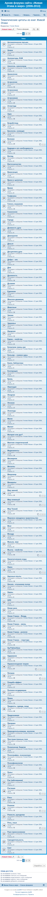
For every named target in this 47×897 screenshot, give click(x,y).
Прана (10, 698)
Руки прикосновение (16, 832)
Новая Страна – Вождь (17, 616)
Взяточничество (14, 164)
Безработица (12, 123)
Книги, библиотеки (15, 363)
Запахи (10, 315)
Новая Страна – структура (18, 640)
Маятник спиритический (17, 443)
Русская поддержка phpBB (23, 892)
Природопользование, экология (21, 731)
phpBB (19, 889)
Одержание (12, 656)
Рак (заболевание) (15, 780)
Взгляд (10, 156)
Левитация (11, 387)
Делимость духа (14, 228)
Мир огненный (13, 500)
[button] (29, 33)
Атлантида (11, 106)
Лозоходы (11, 411)
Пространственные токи (17, 739)
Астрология (12, 82)
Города (10, 220)
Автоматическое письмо (17, 42)
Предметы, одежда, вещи (18, 706)
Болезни (10, 139)
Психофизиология (15, 763)
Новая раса (12, 608)
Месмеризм (12, 459)
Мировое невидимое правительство (22, 518)
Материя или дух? (15, 435)
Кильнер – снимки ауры (17, 355)
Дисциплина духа (14, 252)
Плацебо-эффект (14, 682)
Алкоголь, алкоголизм (16, 66)
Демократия (12, 236)
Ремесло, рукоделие (16, 815)
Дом (9, 268)
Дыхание (11, 283)
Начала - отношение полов (18, 584)
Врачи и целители (15, 180)
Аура (9, 114)
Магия (10, 419)
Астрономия (12, 90)
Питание (10, 673)
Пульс (10, 772)
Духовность (12, 276)
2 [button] (26, 33)
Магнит (10, 427)
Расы (9, 798)
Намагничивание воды (17, 559)
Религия (10, 805)
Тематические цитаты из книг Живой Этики (23, 21)
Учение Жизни (14, 26)
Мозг (9, 526)
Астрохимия (12, 98)
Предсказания (13, 715)
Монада (10, 534)
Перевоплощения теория (18, 664)
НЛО (9, 600)
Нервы (10, 592)
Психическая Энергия (16, 747)
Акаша (10, 50)
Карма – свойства (14, 339)
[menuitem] (7, 11)
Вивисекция (12, 172)
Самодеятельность (15, 840)
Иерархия (11, 331)
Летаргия (11, 395)
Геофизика (11, 196)
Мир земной (12, 490)
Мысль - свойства (15, 550)
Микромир (11, 474)
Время (10, 188)
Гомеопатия (12, 212)
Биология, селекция (15, 131)
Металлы (11, 466)
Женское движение (15, 299)
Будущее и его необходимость (20, 148)
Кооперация (12, 371)
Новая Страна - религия (17, 632)
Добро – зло (12, 260)
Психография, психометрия (19, 755)
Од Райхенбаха (13, 648)
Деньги (10, 244)
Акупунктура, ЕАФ (15, 58)
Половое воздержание (16, 690)
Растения (11, 788)
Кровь (10, 379)
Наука (9, 567)
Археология (12, 74)
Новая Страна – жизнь (16, 624)
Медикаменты (13, 451)
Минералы (11, 482)
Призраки (11, 723)
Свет (9, 848)
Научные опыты (14, 576)
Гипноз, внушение (15, 204)
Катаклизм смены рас (16, 347)
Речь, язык (12, 823)
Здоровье (11, 323)
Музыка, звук (13, 542)
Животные (11, 307)
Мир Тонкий (12, 509)
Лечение (10, 403)
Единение (11, 291)
